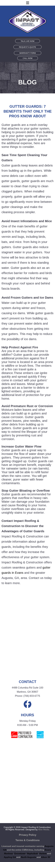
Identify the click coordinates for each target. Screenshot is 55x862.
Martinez (8, 853)
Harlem (42, 853)
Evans (48, 850)
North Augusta (28, 857)
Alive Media (43, 829)
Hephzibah (32, 853)
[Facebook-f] (27, 704)
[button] (27, 3)
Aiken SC (46, 857)
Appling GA (10, 857)
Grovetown (20, 853)
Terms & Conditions (27, 840)
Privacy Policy (27, 834)
